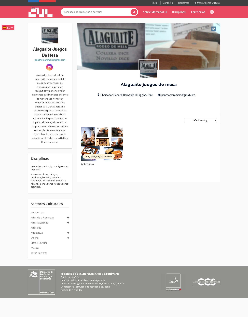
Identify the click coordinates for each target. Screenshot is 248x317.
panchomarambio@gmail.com (178, 95)
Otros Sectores (39, 253)
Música (35, 247)
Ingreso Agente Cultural (207, 2)
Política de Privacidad (71, 289)
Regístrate (183, 2)
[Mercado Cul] (40, 12)
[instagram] (49, 67)
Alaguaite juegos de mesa (99, 156)
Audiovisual (37, 232)
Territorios (198, 12)
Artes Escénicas (39, 222)
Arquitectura (37, 212)
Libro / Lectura (39, 242)
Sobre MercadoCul (155, 12)
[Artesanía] (102, 144)
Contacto (168, 2)
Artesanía (87, 164)
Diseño (35, 237)
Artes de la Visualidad (42, 217)
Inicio (155, 2)
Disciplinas (179, 12)
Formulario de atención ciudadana (92, 286)
